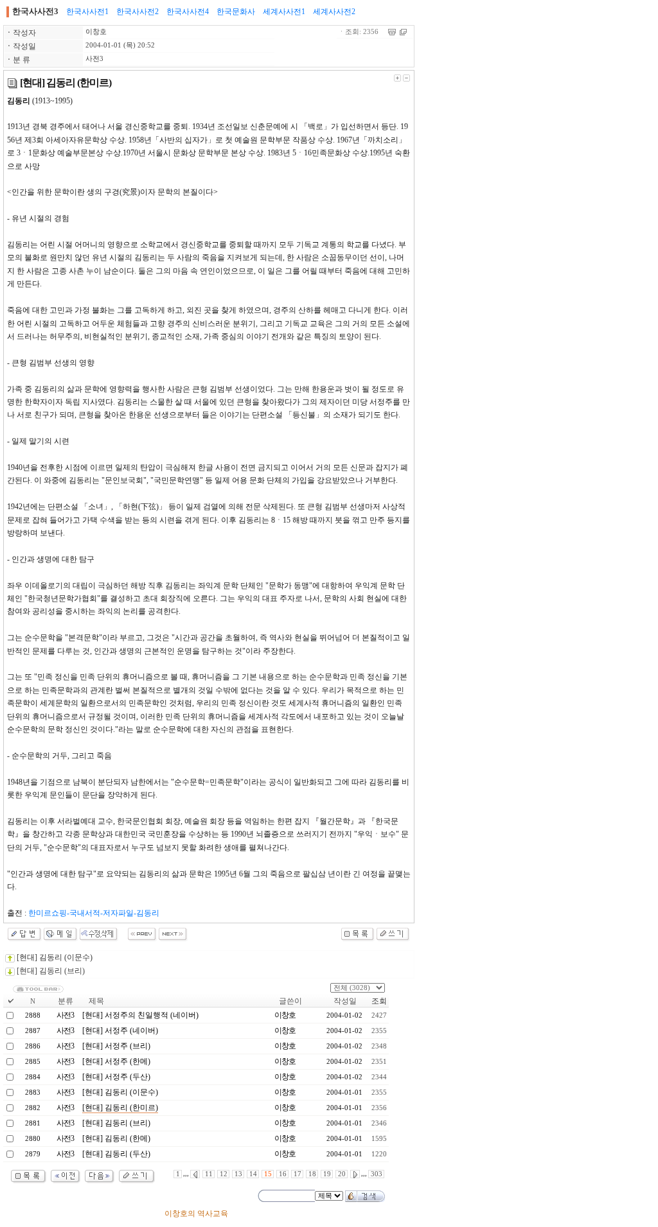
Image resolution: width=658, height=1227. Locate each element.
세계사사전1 (284, 11)
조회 (379, 1000)
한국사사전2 (137, 11)
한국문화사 (236, 11)
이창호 (96, 31)
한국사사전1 (87, 11)
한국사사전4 (187, 11)
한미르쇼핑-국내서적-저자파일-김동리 (93, 913)
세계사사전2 (334, 11)
